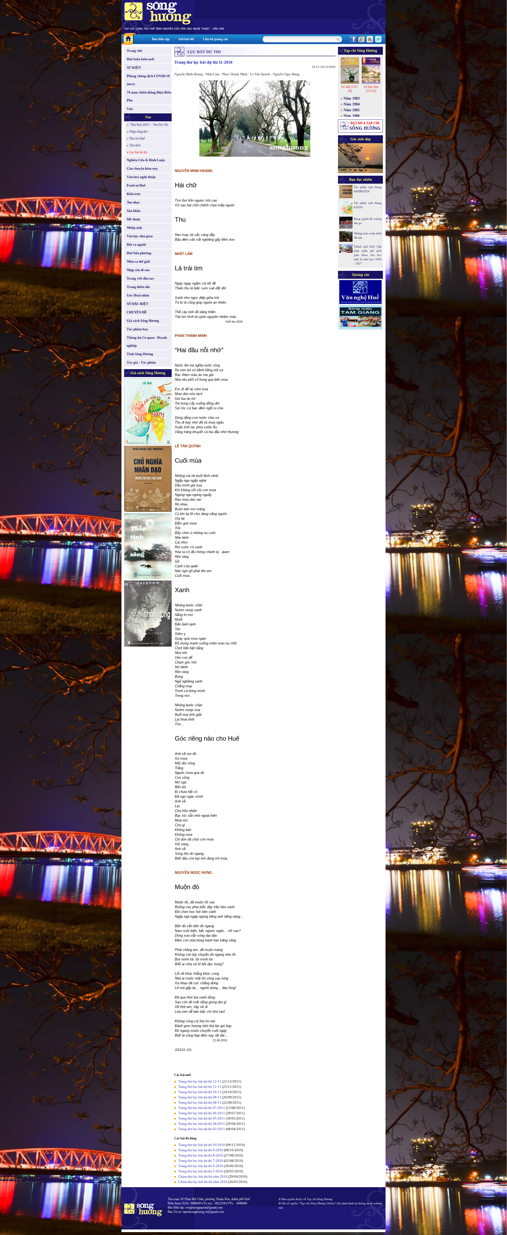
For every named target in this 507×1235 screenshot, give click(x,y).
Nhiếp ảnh (134, 228)
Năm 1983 (352, 98)
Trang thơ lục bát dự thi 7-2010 (200, 1161)
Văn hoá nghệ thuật (141, 177)
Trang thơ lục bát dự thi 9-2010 (201, 1150)
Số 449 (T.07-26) (350, 89)
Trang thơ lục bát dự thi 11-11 (199, 1087)
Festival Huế (136, 185)
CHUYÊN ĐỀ (137, 312)
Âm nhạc (133, 202)
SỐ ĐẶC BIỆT (137, 304)
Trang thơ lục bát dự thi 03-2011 (202, 1129)
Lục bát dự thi (138, 152)
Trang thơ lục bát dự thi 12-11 (199, 1081)
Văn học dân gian (140, 236)
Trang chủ (134, 51)
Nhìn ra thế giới (138, 261)
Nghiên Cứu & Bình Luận (146, 160)
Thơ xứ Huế (137, 138)
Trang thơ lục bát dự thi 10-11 (199, 1092)
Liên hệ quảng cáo (215, 39)
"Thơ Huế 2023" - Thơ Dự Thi (148, 125)
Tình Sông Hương (140, 354)
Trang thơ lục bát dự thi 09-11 (199, 1097)
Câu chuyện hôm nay (142, 168)
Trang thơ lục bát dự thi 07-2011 (201, 1108)
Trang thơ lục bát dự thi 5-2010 (200, 1171)
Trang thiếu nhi (138, 287)
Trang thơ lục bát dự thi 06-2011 (201, 1113)
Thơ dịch (134, 145)
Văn (130, 109)
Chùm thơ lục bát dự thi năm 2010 (202, 1176)
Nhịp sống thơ (138, 131)
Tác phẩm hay (137, 329)
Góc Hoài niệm (138, 295)
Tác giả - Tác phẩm (141, 362)
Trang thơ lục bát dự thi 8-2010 (200, 1155)
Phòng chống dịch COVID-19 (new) (148, 80)
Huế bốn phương (139, 253)
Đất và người (136, 245)
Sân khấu (133, 211)
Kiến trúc (134, 194)
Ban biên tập (161, 39)
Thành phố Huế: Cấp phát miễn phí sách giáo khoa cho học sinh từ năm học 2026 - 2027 (368, 255)
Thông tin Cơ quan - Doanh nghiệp (147, 341)
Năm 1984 (352, 104)
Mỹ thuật (133, 219)
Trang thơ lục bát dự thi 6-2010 (201, 1166)
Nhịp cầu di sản (138, 270)
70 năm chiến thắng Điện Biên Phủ (149, 96)
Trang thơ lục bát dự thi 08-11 (199, 1102)
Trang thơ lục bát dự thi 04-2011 (202, 1124)
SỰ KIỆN (134, 67)
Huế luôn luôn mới (140, 59)
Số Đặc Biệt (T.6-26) (371, 89)
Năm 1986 (352, 116)
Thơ (148, 117)
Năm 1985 (352, 110)
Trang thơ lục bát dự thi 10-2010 (202, 1145)
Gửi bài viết (186, 39)
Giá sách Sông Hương (143, 321)
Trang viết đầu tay (140, 278)
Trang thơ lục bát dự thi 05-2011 (202, 1118)
